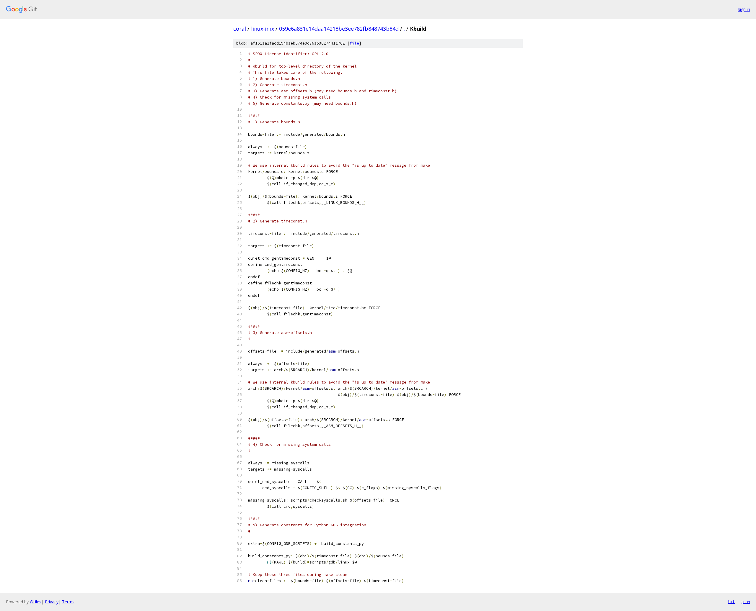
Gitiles (35, 602)
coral (239, 28)
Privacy (51, 602)
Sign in (744, 9)
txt (731, 601)
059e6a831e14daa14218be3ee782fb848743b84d (339, 28)
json (745, 601)
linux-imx (262, 28)
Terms (68, 602)
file (354, 43)
